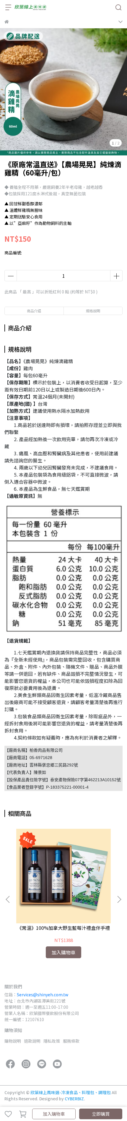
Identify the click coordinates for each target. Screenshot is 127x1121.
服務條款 (71, 1041)
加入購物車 (54, 1114)
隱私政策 (51, 1041)
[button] (119, 899)
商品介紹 (34, 310)
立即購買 (101, 1114)
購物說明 (12, 1041)
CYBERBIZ (74, 1098)
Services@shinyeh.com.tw (42, 994)
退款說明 (32, 1041)
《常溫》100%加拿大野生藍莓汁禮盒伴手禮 (63, 928)
